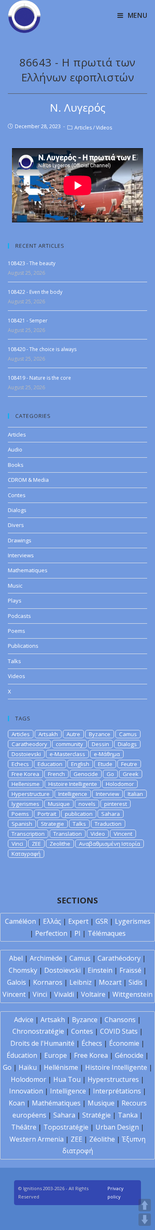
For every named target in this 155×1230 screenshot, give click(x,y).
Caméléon (20, 921)
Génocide (129, 1055)
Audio (15, 449)
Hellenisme (26, 784)
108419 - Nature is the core (39, 377)
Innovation (26, 1091)
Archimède (46, 958)
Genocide (86, 774)
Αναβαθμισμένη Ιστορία (109, 843)
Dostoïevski (62, 970)
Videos (104, 127)
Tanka (128, 1115)
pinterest (115, 804)
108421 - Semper (28, 320)
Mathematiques (28, 570)
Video (98, 833)
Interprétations (117, 1091)
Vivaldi (64, 994)
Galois (16, 982)
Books (16, 465)
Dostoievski (26, 754)
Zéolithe (102, 1139)
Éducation (22, 1055)
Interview (107, 794)
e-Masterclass (67, 754)
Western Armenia (37, 1139)
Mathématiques (56, 1103)
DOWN (144, 1219)
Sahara (110, 814)
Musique (59, 804)
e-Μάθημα (107, 754)
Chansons (120, 1019)
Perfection (51, 933)
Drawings (19, 540)
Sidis (136, 982)
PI (77, 933)
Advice (23, 1019)
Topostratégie (65, 1127)
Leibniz (80, 982)
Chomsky (23, 970)
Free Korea (25, 774)
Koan (17, 1103)
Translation (67, 833)
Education (50, 764)
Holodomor (120, 784)
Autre (73, 734)
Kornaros (47, 982)
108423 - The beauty (31, 263)
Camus (128, 734)
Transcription (28, 833)
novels (87, 804)
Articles (83, 127)
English (80, 764)
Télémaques (107, 933)
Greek (130, 774)
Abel (16, 958)
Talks (14, 661)
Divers (16, 525)
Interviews (21, 555)
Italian (135, 794)
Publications (23, 645)
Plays (14, 600)
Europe (55, 1055)
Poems (16, 631)
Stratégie (96, 1115)
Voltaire (93, 994)
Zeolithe (60, 843)
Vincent (123, 833)
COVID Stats (119, 1031)
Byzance (99, 734)
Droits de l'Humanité (42, 1043)
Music (15, 585)
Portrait (47, 814)
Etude (105, 764)
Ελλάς (52, 921)
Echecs (20, 764)
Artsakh (48, 734)
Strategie (52, 823)
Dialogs (17, 510)
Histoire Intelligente (72, 784)
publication (79, 814)
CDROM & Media (28, 479)
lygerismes (25, 804)
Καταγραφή (26, 853)
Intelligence (72, 794)
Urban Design (117, 1127)
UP (144, 1205)
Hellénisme (61, 1067)
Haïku (28, 1067)
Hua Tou (67, 1079)
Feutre (129, 764)
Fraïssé (130, 970)
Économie (124, 1043)
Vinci (17, 843)
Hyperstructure (31, 794)
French (56, 774)
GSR (101, 921)
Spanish (22, 823)
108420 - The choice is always (42, 349)
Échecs (91, 1043)
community (69, 744)
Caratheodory (29, 744)
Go (110, 774)
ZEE (36, 843)
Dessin (100, 744)
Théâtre (23, 1127)
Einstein (100, 970)
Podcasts (19, 616)
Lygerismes (132, 921)
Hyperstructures (113, 1079)
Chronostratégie (38, 1031)
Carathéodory (119, 958)
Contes (17, 495)
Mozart (110, 982)
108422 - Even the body (35, 291)
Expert (78, 921)
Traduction (108, 823)
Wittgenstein (132, 994)
